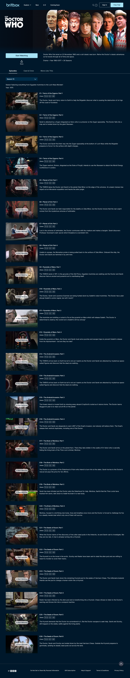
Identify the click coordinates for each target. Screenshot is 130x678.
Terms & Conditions (102, 670)
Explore (26, 5)
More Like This (47, 71)
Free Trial (117, 5)
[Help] (96, 5)
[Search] (93, 5)
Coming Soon (55, 5)
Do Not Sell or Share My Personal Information (44, 670)
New (37, 5)
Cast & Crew (29, 71)
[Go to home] (12, 671)
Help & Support (86, 670)
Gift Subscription (70, 670)
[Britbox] (12, 5)
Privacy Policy (119, 670)
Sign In (104, 5)
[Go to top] (121, 663)
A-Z (44, 5)
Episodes (13, 71)
